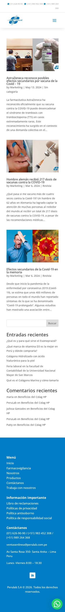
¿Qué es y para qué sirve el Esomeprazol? (31, 341)
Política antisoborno (20, 513)
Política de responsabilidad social (29, 518)
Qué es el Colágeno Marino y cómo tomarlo (32, 380)
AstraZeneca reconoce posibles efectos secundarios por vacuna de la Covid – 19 (31, 81)
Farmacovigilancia (18, 468)
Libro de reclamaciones (22, 503)
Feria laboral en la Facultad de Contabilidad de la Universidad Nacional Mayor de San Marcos (30, 370)
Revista (47, 185)
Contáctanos (15, 483)
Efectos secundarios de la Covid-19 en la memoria (32, 270)
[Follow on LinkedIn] (32, 575)
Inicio (10, 463)
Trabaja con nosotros (21, 488)
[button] (57, 604)
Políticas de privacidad (21, 508)
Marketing (16, 87)
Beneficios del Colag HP (32, 397)
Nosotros (12, 473)
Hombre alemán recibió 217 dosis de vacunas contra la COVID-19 (31, 180)
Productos (13, 478)
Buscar (52, 323)
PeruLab (11, 402)
